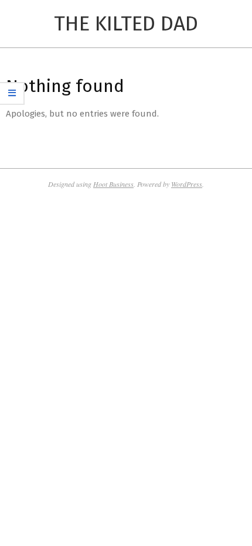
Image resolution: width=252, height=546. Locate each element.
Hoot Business (113, 184)
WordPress (186, 184)
